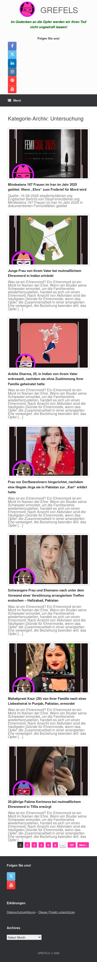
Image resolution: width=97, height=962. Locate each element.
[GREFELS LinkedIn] (12, 63)
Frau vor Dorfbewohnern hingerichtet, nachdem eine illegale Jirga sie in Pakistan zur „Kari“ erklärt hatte (47, 486)
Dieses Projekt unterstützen (57, 912)
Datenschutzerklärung (21, 912)
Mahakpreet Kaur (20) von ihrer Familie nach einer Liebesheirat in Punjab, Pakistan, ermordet (47, 701)
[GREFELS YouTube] (12, 89)
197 (72, 845)
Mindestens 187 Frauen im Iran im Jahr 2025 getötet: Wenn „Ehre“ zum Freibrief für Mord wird (47, 187)
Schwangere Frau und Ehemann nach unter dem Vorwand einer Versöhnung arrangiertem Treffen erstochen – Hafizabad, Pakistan (46, 595)
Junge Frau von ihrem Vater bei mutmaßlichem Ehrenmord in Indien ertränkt (44, 273)
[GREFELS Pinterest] (12, 80)
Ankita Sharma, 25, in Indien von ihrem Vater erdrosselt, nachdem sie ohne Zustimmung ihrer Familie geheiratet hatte (45, 378)
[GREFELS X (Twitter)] (12, 54)
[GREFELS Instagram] (12, 71)
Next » (83, 845)
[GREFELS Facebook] (12, 46)
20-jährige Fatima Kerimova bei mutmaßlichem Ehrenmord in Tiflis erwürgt (44, 804)
